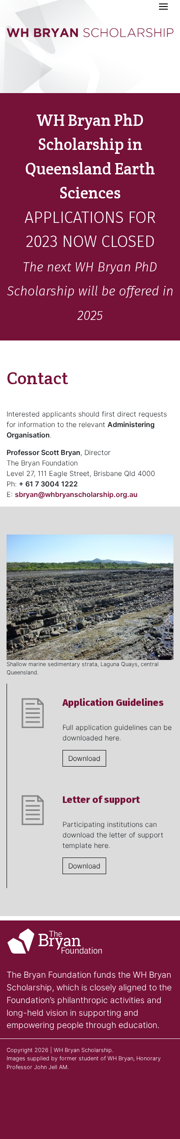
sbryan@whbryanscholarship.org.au (76, 494)
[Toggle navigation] (163, 7)
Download (84, 758)
